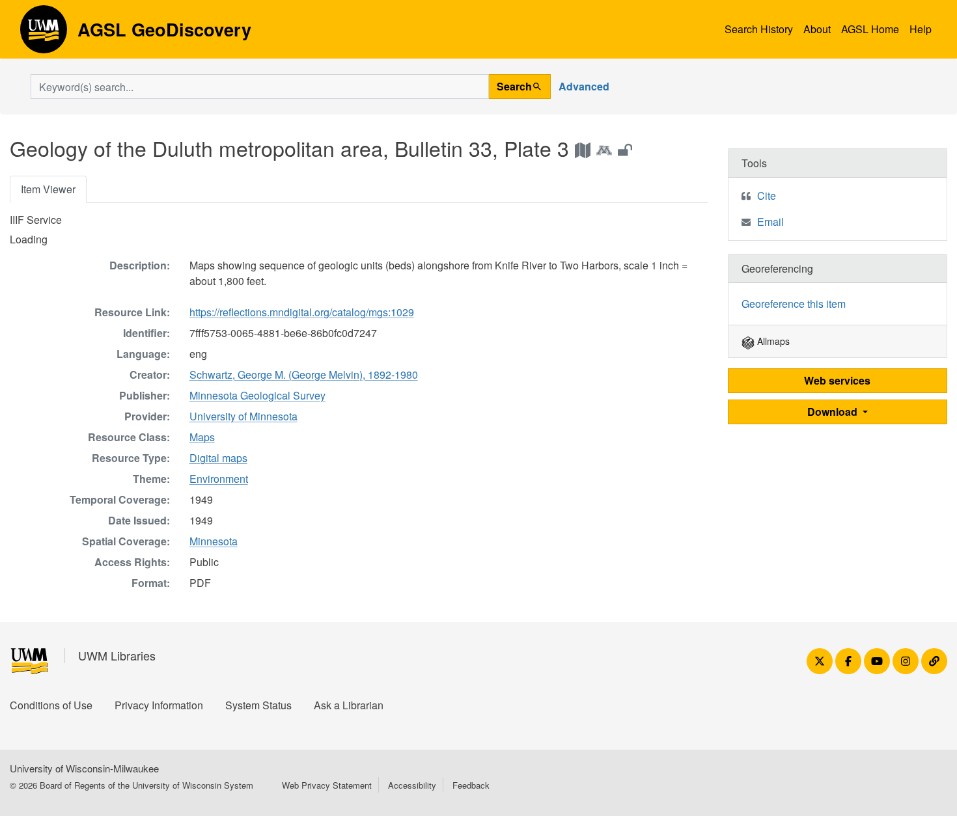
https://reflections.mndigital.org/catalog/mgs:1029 (301, 312)
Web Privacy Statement (327, 785)
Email (770, 221)
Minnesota (213, 541)
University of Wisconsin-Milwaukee (84, 768)
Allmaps (772, 340)
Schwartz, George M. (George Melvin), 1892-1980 (303, 374)
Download (833, 411)
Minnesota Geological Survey (257, 395)
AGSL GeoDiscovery (43, 34)
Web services (837, 380)
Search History (759, 28)
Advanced (584, 86)
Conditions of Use (51, 705)
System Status (258, 705)
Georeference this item (794, 303)
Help (920, 28)
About (817, 28)
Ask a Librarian (348, 705)
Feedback (471, 785)
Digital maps (218, 457)
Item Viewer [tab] (48, 189)
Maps (202, 436)
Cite (766, 195)
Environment (218, 478)
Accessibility (412, 785)
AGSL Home (870, 28)
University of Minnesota (243, 416)
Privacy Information (159, 705)
